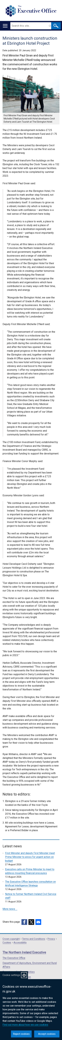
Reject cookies (21, 1033)
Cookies (7, 942)
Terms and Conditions (33, 939)
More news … (10, 908)
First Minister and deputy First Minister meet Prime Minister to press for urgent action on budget (30, 857)
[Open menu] (5, 25)
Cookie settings (11, 975)
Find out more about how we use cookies (25, 1024)
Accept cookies (46, 1033)
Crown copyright (11, 939)
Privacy (51, 939)
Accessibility (20, 942)
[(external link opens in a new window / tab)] (24, 922)
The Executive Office (14, 957)
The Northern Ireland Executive (24, 952)
